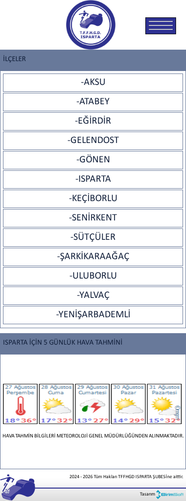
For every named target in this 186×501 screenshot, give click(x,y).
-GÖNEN (93, 160)
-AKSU (93, 82)
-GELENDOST (93, 140)
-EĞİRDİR (93, 121)
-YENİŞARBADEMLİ (93, 315)
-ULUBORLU (93, 276)
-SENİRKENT (93, 218)
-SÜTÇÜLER (93, 237)
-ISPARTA (93, 179)
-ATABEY (93, 102)
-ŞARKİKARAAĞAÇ (93, 257)
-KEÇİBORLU (93, 199)
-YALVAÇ (93, 295)
